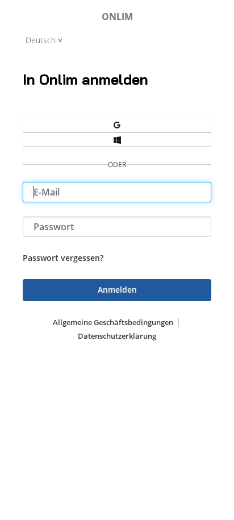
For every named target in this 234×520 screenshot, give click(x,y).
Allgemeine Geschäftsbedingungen (113, 322)
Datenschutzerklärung (117, 336)
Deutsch (41, 40)
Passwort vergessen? (63, 257)
